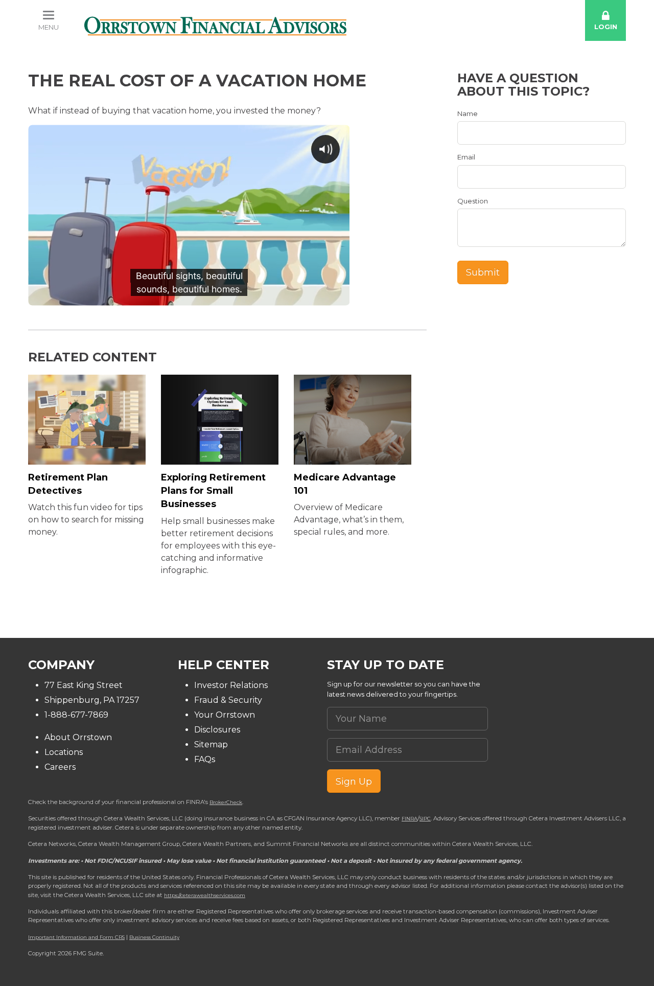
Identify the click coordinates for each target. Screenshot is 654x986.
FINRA (409, 818)
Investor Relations (231, 685)
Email (466, 157)
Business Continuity (154, 937)
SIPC (425, 818)
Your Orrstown (224, 715)
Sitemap (211, 744)
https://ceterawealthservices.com (204, 895)
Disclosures (217, 730)
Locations (63, 752)
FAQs (204, 759)
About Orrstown (78, 737)
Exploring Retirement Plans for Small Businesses (213, 491)
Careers (60, 767)
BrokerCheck (225, 802)
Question (472, 201)
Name (467, 113)
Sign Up (354, 781)
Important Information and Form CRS (76, 937)
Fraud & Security (228, 700)
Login (605, 26)
